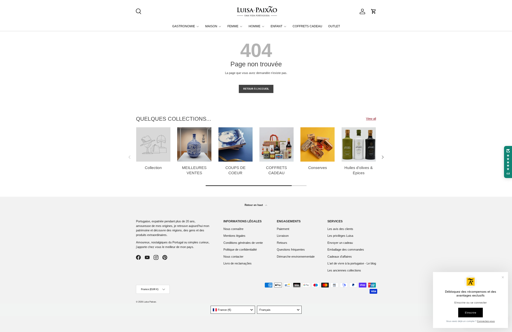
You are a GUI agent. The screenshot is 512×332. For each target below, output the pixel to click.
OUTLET (334, 26)
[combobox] (233, 310)
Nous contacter (233, 256)
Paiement (283, 229)
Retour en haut (254, 204)
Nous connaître (233, 229)
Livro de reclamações (237, 263)
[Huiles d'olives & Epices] (359, 144)
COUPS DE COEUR (235, 170)
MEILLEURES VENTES (194, 170)
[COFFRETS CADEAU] (276, 144)
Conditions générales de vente (243, 242)
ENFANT (276, 26)
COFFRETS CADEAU (307, 26)
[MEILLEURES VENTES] (194, 144)
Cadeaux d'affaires (339, 256)
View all (371, 118)
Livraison (283, 235)
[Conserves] (317, 144)
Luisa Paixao (150, 302)
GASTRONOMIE (183, 26)
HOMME (254, 26)
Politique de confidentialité (240, 249)
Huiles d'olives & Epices (358, 170)
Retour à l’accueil (256, 88)
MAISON (211, 26)
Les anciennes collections (344, 270)
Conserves (317, 168)
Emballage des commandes (345, 249)
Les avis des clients (340, 229)
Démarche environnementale (296, 256)
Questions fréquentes (291, 249)
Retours (282, 242)
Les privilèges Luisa (340, 235)
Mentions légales (234, 235)
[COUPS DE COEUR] (235, 144)
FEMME (232, 26)
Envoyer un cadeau (340, 242)
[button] (373, 11)
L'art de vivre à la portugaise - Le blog (351, 263)
